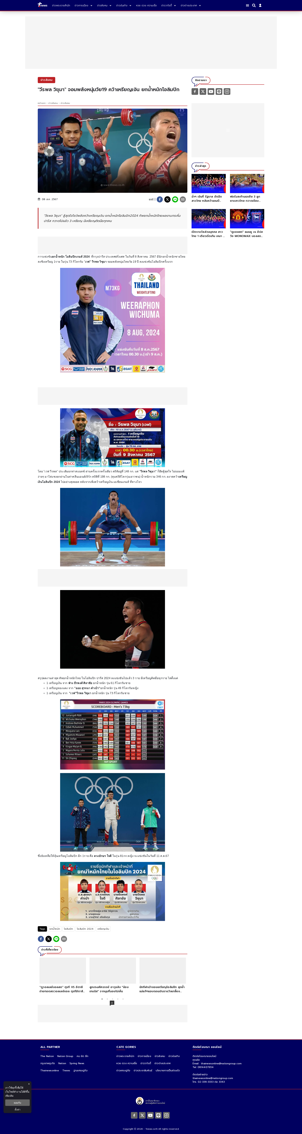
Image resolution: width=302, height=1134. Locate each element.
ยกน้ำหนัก (54, 929)
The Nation (47, 1056)
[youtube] (211, 91)
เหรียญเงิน (103, 929)
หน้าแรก (42, 103)
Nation (62, 1063)
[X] (203, 91)
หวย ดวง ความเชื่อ (126, 1063)
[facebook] (160, 199)
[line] (175, 199)
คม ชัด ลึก (82, 1056)
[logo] (42, 5)
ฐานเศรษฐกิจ (81, 1070)
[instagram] (227, 91)
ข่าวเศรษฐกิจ (123, 1070)
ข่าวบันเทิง (174, 1056)
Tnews (66, 1070)
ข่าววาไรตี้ (146, 1063)
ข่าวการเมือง (144, 1056)
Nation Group (65, 1056)
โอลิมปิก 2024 (85, 929)
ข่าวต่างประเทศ (162, 1063)
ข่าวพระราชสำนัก (125, 1056)
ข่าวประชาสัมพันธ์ (143, 1070)
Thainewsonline (49, 1070)
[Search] (254, 5)
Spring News (77, 1063)
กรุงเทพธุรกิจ (47, 1063)
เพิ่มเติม (9, 1095)
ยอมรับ (17, 1102)
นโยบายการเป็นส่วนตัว (168, 1070)
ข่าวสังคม (53, 103)
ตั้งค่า (17, 1109)
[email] (183, 199)
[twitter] (167, 199)
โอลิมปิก (68, 929)
